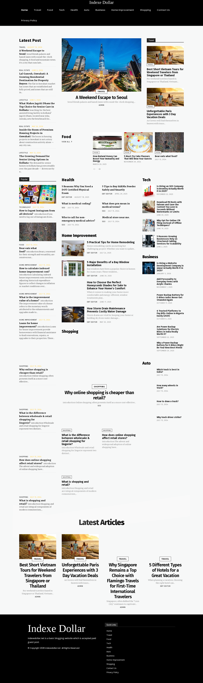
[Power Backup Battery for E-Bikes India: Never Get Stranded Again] (148, 299)
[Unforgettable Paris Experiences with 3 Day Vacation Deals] (165, 97)
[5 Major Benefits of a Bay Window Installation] (73, 268)
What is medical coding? (76, 203)
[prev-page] (94, 169)
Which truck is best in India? (168, 370)
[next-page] (99, 169)
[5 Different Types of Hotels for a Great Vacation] (165, 546)
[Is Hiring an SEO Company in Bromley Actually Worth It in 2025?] (148, 191)
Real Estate (24, 70)
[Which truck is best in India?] (148, 374)
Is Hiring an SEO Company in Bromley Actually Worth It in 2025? (170, 188)
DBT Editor (67, 197)
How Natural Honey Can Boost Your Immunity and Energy (106, 158)
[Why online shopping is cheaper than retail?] (37, 353)
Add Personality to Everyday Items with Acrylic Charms (167, 281)
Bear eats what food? (166, 156)
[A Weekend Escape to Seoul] (101, 65)
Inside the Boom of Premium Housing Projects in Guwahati (36, 133)
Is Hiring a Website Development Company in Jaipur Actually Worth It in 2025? (170, 267)
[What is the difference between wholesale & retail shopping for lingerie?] (37, 396)
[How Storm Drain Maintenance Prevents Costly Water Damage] (73, 314)
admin (101, 105)
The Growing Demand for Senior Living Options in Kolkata (34, 159)
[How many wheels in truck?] (148, 390)
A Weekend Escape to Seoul (101, 97)
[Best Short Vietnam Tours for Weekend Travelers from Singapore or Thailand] (165, 55)
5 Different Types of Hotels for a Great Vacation (165, 570)
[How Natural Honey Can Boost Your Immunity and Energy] (107, 142)
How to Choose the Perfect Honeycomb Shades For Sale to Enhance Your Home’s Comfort (106, 285)
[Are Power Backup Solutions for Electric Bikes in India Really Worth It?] (148, 331)
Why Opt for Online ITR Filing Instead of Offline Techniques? (169, 223)
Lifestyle (23, 100)
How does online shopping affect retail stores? (118, 436)
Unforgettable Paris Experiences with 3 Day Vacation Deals (161, 114)
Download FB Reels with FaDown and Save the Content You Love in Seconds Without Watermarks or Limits (169, 207)
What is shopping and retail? (75, 483)
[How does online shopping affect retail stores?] (37, 443)
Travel (22, 47)
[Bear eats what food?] (37, 232)
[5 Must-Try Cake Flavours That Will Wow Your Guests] (138, 142)
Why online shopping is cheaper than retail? (99, 395)
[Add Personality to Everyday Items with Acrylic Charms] (148, 284)
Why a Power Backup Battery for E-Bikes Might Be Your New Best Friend (170, 345)
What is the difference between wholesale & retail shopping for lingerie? (76, 439)
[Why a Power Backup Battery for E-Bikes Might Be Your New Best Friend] (148, 347)
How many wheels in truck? (167, 386)
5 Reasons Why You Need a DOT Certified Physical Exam (77, 189)
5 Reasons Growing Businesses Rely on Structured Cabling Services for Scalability (169, 240)
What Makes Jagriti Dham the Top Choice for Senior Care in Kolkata (37, 106)
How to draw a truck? (168, 401)
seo (63, 208)
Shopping (23, 366)
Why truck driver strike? (169, 417)
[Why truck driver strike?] (148, 422)
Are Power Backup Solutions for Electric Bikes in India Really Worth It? (168, 330)
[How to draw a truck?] (148, 406)
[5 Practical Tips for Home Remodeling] (73, 248)
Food (21, 245)
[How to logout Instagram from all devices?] (37, 194)
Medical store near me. (116, 217)
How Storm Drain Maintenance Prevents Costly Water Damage (106, 310)
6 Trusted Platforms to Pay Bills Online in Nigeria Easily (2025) (170, 313)
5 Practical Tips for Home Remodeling (111, 242)
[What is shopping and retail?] (37, 484)
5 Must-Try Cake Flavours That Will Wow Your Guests (138, 157)
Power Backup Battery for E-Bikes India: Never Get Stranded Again (170, 297)
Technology (25, 207)
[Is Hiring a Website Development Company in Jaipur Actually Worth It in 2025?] (148, 268)
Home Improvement (28, 265)
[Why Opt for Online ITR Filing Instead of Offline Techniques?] (148, 225)
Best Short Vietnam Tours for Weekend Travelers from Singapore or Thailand (165, 72)
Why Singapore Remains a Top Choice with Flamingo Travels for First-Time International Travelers (123, 580)
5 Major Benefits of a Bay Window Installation (108, 263)
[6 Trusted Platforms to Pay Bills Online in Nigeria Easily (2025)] (148, 315)
